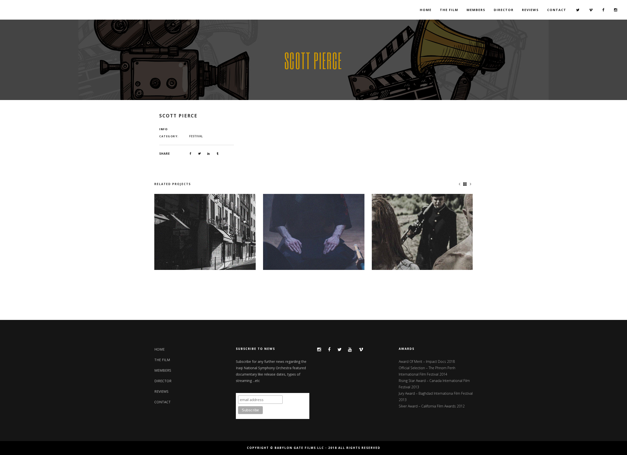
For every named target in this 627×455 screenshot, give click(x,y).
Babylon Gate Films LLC (299, 448)
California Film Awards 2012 (443, 406)
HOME (159, 349)
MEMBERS (162, 370)
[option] (205, 232)
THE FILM (162, 359)
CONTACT (162, 402)
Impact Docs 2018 (440, 361)
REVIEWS (161, 391)
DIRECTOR (162, 381)
